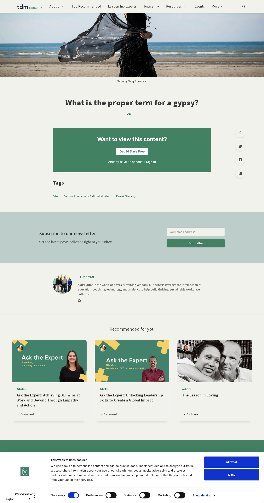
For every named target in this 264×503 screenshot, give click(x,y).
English (10, 499)
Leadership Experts (122, 6)
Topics (148, 6)
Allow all (232, 462)
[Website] (79, 301)
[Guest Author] (20, 348)
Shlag (131, 81)
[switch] (111, 495)
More (215, 6)
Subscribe (196, 243)
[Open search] (244, 6)
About (54, 6)
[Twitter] (240, 146)
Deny (231, 474)
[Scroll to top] (240, 133)
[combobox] (18, 499)
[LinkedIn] (240, 173)
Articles (21, 389)
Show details (201, 495)
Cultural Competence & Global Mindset (87, 196)
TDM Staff (86, 276)
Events (200, 6)
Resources (174, 6)
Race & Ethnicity (126, 196)
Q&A (130, 113)
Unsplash (141, 81)
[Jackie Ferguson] (185, 348)
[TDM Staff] (62, 284)
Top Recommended (86, 6)
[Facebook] (240, 160)
